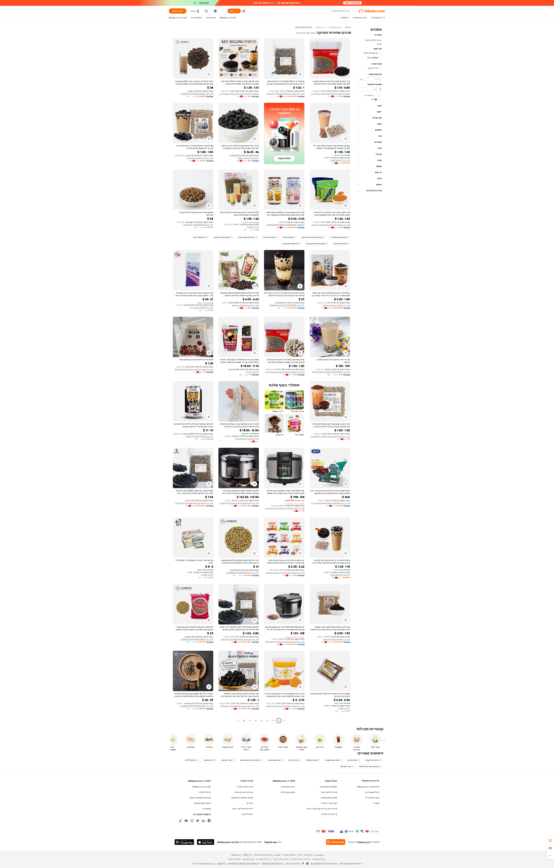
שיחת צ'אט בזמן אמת (244, 792)
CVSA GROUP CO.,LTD (340, 160)
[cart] (206, 11)
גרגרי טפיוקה (226, 760)
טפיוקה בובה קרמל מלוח (369, 767)
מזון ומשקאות (334, 27)
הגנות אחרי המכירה (329, 803)
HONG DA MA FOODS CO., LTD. (199, 436)
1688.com (247, 855)
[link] (550, 840)
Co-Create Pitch (372, 792)
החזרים (250, 803)
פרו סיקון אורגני (274, 760)
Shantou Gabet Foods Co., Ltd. (245, 305)
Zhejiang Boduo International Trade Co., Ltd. (193, 369)
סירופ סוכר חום (199, 237)
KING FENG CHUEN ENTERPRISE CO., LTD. (331, 372)
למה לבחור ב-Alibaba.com (368, 787)
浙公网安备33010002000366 (324, 864)
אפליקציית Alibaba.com (228, 842)
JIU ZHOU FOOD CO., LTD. (201, 307)
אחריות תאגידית (372, 798)
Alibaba (348, 27)
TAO (299, 855)
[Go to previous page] (284, 720)
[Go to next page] (238, 720)
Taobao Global (289, 855)
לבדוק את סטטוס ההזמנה (200, 798)
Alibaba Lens (364, 842)
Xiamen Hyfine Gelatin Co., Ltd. (336, 305)
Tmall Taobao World (263, 855)
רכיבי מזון (320, 27)
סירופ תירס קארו (372, 760)
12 (244, 721)
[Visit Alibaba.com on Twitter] (197, 820)
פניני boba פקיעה (332, 760)
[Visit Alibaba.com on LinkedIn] (203, 820)
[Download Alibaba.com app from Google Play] (184, 842)
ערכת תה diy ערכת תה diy (312, 237)
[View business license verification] (303, 863)
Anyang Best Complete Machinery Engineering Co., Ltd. (330, 503)
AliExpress (235, 855)
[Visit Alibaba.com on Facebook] (209, 820)
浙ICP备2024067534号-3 (350, 864)
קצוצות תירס (288, 237)
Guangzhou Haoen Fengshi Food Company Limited (330, 94)
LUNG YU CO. (253, 227)
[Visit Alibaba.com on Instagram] (192, 820)
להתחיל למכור (205, 792)
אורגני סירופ (352, 760)
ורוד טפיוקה (208, 760)
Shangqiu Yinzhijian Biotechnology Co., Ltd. (285, 94)
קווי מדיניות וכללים (329, 814)
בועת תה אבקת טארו (246, 237)
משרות (376, 803)
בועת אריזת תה (269, 237)
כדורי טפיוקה (345, 767)
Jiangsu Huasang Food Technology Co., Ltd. (330, 225)
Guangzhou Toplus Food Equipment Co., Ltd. (239, 503)
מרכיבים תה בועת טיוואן (250, 760)
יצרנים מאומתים (288, 787)
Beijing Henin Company (248, 158)
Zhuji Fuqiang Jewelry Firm (247, 439)
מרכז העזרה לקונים (245, 787)
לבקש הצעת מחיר (287, 792)
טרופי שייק (293, 760)
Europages (319, 855)
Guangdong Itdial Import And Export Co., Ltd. (330, 436)
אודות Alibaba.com (370, 781)
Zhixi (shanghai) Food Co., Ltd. (200, 158)
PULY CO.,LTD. (252, 372)
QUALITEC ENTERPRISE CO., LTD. (198, 225)
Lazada (277, 855)
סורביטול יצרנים (340, 244)
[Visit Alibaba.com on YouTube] (186, 820)
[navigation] (369, 374)
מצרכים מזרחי (311, 760)
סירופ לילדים (190, 760)
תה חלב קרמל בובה (290, 244)
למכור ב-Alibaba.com (202, 787)
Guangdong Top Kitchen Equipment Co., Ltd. (284, 508)
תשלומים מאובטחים (328, 787)
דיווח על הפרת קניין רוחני (242, 809)
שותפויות (207, 809)
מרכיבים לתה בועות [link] (303, 27)
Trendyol (308, 855)
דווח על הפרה (247, 814)
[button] (243, 11)
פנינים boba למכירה (338, 237)
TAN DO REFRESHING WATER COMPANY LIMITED (284, 225)
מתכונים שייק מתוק (222, 237)
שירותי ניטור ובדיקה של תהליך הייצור (321, 809)
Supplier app (270, 842)
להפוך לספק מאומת (202, 803)
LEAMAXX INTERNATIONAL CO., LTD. (196, 94)
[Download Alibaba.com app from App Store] (205, 842)
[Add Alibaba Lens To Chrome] (335, 842)
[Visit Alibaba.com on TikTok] (180, 820)
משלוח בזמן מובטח (329, 798)
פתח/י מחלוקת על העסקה (242, 798)
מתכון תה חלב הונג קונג (315, 244)
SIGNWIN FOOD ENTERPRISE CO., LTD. (286, 305)
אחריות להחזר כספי (329, 792)
